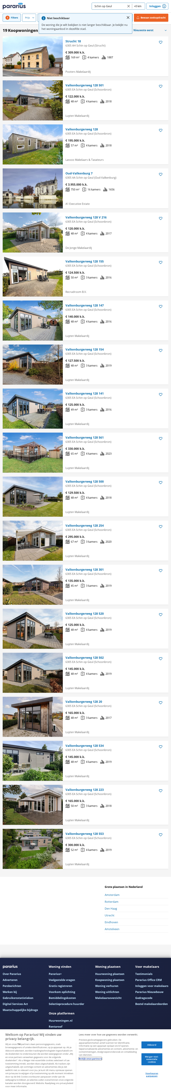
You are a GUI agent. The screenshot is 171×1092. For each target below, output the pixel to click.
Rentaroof (55, 1026)
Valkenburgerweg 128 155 (84, 261)
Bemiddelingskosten (62, 998)
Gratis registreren (60, 986)
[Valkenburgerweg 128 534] (33, 761)
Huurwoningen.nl (60, 1020)
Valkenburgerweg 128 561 (84, 437)
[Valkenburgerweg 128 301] (33, 585)
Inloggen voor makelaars (151, 986)
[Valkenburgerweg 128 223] (33, 805)
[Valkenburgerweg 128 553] (33, 849)
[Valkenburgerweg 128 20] (33, 717)
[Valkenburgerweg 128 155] (33, 276)
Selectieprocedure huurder (66, 1004)
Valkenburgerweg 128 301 (84, 570)
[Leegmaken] (128, 6)
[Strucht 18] (33, 56)
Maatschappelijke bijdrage (20, 1010)
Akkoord (151, 1044)
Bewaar (153, 17)
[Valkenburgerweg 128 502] (33, 673)
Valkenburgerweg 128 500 (84, 481)
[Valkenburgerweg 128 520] (33, 629)
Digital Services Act (15, 1004)
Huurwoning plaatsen (109, 974)
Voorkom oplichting (62, 992)
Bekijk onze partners (90, 1058)
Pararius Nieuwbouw (149, 992)
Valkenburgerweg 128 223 (84, 790)
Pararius (14, 6)
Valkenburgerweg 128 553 (84, 834)
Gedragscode (143, 998)
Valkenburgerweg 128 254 (84, 525)
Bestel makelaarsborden (151, 1004)
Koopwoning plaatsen (109, 980)
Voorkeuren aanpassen (151, 1074)
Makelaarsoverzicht (108, 998)
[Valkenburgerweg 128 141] (33, 409)
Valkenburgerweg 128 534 (84, 746)
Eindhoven (111, 922)
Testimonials (143, 974)
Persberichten (12, 986)
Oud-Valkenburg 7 (79, 173)
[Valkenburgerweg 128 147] (33, 321)
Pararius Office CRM (148, 980)
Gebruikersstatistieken (18, 998)
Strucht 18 (73, 41)
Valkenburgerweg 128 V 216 (86, 217)
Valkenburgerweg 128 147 (84, 305)
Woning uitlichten (107, 992)
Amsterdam (112, 895)
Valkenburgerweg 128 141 (84, 393)
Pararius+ (55, 974)
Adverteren (10, 980)
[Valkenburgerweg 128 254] (33, 541)
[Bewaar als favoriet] (160, 42)
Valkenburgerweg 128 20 (83, 702)
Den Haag (111, 908)
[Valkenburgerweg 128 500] (33, 497)
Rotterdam (111, 902)
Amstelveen (112, 929)
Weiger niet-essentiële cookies (152, 1059)
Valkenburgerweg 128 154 (84, 349)
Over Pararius (12, 974)
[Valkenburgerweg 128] (33, 144)
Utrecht (109, 915)
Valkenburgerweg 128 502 (84, 658)
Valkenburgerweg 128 (81, 129)
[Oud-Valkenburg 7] (33, 188)
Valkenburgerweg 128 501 (84, 85)
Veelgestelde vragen (62, 980)
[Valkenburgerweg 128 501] (33, 100)
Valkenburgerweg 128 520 (84, 614)
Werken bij (10, 992)
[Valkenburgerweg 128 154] (33, 365)
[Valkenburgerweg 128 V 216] (33, 232)
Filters (14, 17)
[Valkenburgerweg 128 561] (33, 453)
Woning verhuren (106, 986)
